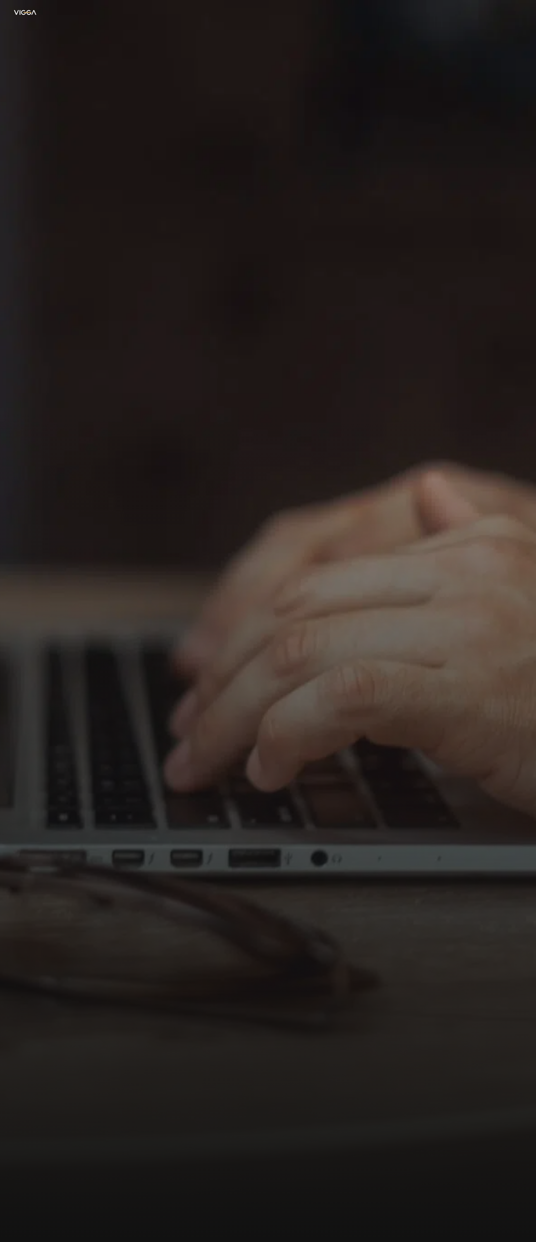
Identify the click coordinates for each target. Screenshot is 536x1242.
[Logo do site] (25, 12)
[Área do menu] (516, 12)
